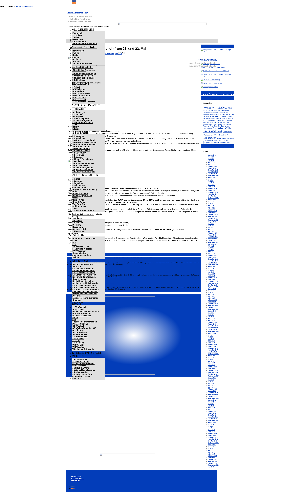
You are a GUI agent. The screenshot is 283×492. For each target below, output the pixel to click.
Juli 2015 (211, 402)
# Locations (77, 183)
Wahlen (75, 257)
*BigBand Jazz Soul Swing (84, 189)
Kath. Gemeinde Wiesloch (84, 287)
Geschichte (77, 39)
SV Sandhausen (79, 334)
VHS (219, 140)
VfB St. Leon (78, 345)
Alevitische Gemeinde (82, 264)
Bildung (79, 70)
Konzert (227, 122)
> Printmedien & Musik (83, 163)
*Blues (75, 191)
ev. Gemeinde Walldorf (83, 268)
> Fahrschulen (79, 153)
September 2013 (213, 443)
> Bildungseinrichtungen (84, 74)
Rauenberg (77, 227)
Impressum (76, 477)
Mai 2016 (211, 383)
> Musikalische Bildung (83, 78)
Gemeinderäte (79, 253)
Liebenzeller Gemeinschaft (85, 292)
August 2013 (212, 444)
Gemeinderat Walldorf (218, 122)
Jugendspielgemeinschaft (84, 322)
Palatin (223, 124)
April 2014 (211, 430)
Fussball (218, 120)
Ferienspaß (77, 114)
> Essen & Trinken (81, 151)
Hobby (75, 127)
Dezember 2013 (213, 437)
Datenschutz (77, 479)
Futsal (75, 318)
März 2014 (211, 431)
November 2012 (213, 461)
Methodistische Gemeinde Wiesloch (84, 295)
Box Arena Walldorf (81, 313)
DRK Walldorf (78, 91)
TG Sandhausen (80, 336)
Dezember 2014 (213, 415)
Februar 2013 (212, 456)
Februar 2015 (212, 411)
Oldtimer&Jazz (79, 206)
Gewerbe (80, 132)
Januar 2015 (212, 413)
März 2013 (211, 454)
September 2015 (213, 398)
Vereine (79, 356)
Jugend (75, 57)
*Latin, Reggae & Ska (82, 196)
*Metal (75, 198)
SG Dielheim (78, 330)
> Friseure (77, 157)
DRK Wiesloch (79, 89)
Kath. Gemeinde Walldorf (84, 285)
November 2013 (213, 439)
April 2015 (211, 407)
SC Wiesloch (78, 326)
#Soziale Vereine (80, 372)
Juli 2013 (211, 446)
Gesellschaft (84, 47)
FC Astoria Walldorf (81, 315)
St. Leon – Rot (79, 229)
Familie (75, 53)
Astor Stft (76, 266)
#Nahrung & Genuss (82, 368)
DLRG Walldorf (79, 97)
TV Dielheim (78, 343)
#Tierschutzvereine (81, 376)
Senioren (76, 59)
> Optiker (76, 161)
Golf (74, 320)
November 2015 (213, 394)
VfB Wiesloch (78, 347)
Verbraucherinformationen (84, 44)
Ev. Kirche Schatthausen (84, 277)
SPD (74, 245)
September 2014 (213, 420)
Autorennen (78, 309)
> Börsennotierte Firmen (84, 144)
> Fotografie (78, 155)
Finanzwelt (77, 33)
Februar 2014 (212, 433)
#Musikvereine (79, 366)
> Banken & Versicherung (84, 142)
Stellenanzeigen (87, 352)
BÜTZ (227, 112)
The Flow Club (79, 204)
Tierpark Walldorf (221, 138)
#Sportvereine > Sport (82, 374)
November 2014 (213, 417)
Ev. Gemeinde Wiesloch (83, 273)
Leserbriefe (83, 214)
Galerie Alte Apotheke (227, 120)
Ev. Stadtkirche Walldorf (83, 271)
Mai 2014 (211, 428)
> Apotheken (78, 136)
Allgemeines (83, 29)
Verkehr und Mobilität (82, 63)
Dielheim (76, 225)
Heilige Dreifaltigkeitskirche (85, 283)
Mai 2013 (211, 450)
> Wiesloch (77, 223)
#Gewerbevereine (80, 361)
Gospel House (79, 279)
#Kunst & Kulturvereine (83, 364)
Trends (75, 37)
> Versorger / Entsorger (83, 172)
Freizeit (79, 108)
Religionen (82, 261)
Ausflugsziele (78, 112)
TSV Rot (76, 341)
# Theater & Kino (80, 187)
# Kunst (76, 179)
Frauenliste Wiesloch (82, 249)
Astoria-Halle (223, 110)
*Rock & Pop (78, 200)
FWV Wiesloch (79, 251)
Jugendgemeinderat (81, 255)
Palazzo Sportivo (80, 324)
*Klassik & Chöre (80, 194)
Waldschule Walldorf (225, 142)
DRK (223, 114)
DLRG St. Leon (79, 100)
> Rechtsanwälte (80, 165)
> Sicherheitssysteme (82, 167)
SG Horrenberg (79, 332)
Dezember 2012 (213, 459)
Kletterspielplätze (80, 118)
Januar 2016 (212, 391)
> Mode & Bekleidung (82, 159)
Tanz (74, 125)
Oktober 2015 (212, 396)
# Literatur (77, 181)
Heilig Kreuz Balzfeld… (83, 281)
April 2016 (211, 385)
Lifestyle (76, 129)
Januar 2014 (212, 435)
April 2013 (211, 452)
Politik (78, 234)
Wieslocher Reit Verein (83, 349)
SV (224, 135)
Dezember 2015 (213, 392)
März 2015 (211, 409)
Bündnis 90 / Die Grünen (84, 238)
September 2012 (213, 465)
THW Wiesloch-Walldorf (83, 102)
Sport (77, 303)
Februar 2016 (212, 389)
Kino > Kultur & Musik (82, 123)
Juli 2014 (211, 424)
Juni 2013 (211, 448)
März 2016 (211, 387)
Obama (220, 124)
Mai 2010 (211, 467)
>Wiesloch (221, 107)
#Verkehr (76, 378)
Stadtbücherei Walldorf (222, 128)
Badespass (77, 116)
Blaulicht (80, 83)
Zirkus (75, 208)
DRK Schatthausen (81, 93)
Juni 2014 (211, 426)
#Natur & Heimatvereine (83, 370)
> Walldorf (77, 221)
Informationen (79, 41)
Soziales (76, 61)
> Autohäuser (78, 138)
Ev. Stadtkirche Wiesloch (84, 275)
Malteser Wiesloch (81, 95)
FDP (74, 242)
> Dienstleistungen (81, 149)
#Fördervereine (79, 359)
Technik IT (77, 35)
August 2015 (212, 400)
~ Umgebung (78, 231)
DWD (227, 114)
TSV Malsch (78, 339)
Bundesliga (221, 112)
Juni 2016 (211, 381)
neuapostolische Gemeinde (85, 298)
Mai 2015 (211, 405)
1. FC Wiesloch (79, 307)
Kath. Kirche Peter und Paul (85, 289)
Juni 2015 (211, 404)
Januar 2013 (212, 457)
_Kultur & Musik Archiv (83, 210)
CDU (74, 240)
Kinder (75, 55)
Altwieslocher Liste (81, 247)
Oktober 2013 (212, 441)
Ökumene (76, 300)
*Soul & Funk (78, 202)
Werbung (75, 481)
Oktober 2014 (212, 418)
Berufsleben (78, 51)
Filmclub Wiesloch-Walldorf (218, 118)
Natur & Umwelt (86, 105)
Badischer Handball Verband (85, 311)
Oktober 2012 (212, 463)
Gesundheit (82, 67)
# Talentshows (79, 185)
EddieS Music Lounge (224, 116)
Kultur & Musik (85, 175)
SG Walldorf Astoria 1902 (84, 328)
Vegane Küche (230, 138)
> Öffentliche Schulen (82, 76)
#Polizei (76, 87)
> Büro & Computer (81, 146)
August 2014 (212, 422)
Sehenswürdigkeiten (82, 120)
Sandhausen (222, 126)
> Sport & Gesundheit (82, 170)
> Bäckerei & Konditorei (83, 140)
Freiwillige (229, 118)
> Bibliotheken (79, 80)
